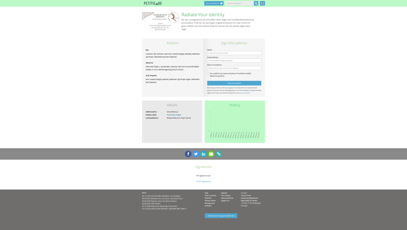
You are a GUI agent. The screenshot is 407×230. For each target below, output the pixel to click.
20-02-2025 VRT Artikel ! (151, 203)
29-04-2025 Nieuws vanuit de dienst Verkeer (159, 201)
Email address (212, 57)
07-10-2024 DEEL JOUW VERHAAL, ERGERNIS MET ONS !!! (164, 209)
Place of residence (214, 65)
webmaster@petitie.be (249, 198)
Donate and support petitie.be (221, 216)
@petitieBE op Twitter (249, 200)
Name (209, 50)
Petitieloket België (174, 115)
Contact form (246, 195)
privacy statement (244, 93)
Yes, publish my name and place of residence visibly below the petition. (230, 74)
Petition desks (210, 200)
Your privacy (225, 195)
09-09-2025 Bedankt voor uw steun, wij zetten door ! (162, 198)
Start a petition (210, 195)
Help (206, 193)
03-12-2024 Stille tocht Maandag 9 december (159, 206)
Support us (225, 200)
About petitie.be (227, 198)
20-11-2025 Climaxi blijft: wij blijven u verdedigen (161, 196)
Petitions (208, 198)
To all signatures (203, 181)
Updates (224, 193)
